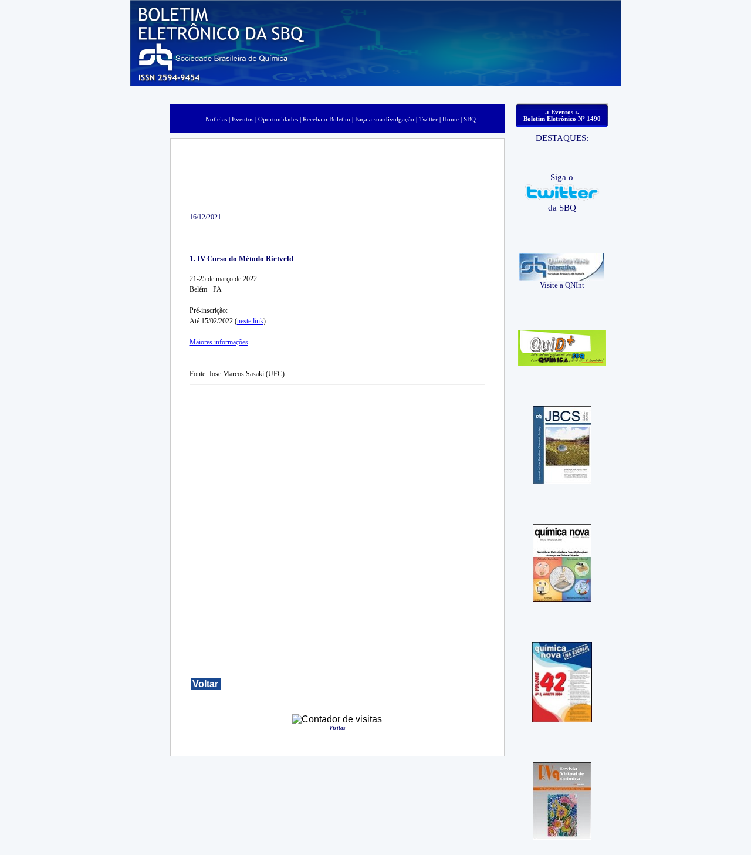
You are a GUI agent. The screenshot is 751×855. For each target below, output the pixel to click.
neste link (250, 321)
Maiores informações (219, 342)
